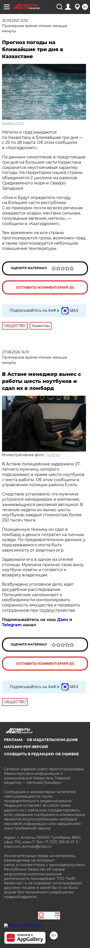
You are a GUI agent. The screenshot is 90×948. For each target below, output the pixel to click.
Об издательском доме (52, 740)
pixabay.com (13, 123)
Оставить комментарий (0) (45, 287)
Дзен (62, 619)
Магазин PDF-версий (26, 747)
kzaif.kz (53, 455)
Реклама (13, 740)
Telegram (12, 624)
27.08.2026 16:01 (15, 352)
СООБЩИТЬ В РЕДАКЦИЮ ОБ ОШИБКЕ (41, 754)
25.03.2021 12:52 (15, 20)
